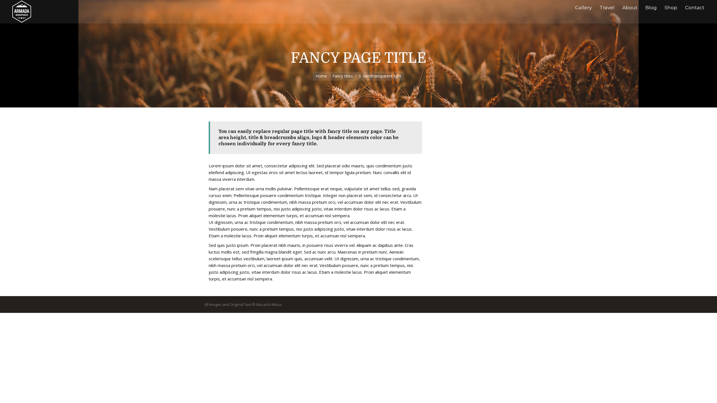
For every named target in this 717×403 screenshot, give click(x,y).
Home (321, 76)
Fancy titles (342, 76)
